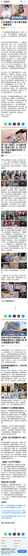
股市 (2, 345)
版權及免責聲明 (17, 540)
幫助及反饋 (16, 543)
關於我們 (3, 543)
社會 (2, 155)
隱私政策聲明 (4, 546)
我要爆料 (16, 546)
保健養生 (3, 27)
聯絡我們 (3, 540)
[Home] (6, 1)
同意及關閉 (22, 551)
